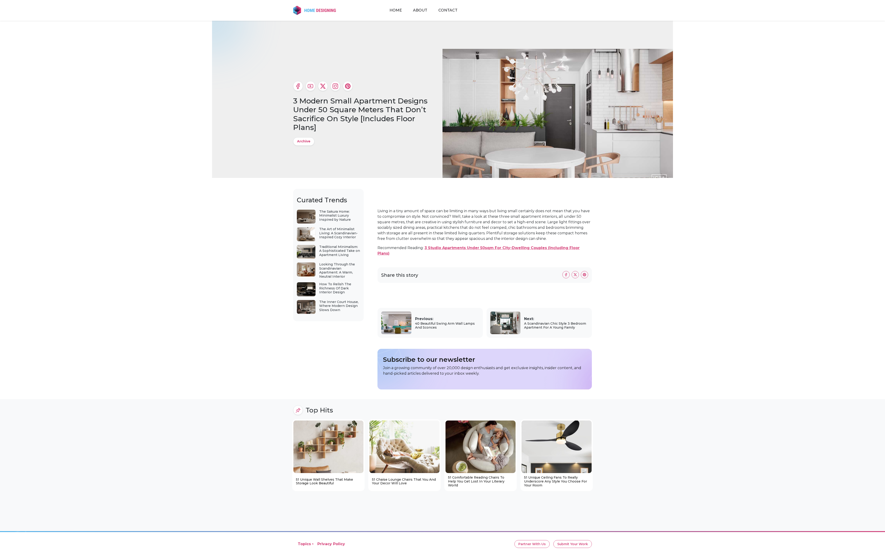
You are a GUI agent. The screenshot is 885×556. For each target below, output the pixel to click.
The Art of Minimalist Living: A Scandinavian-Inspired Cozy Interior (338, 233)
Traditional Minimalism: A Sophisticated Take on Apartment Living (339, 251)
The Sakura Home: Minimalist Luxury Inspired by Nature (335, 215)
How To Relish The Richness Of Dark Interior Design (335, 288)
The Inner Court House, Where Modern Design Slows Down (339, 306)
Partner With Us (532, 544)
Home (395, 10)
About (420, 10)
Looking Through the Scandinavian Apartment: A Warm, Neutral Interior (337, 270)
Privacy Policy (331, 544)
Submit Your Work (572, 544)
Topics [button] (304, 544)
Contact (447, 10)
